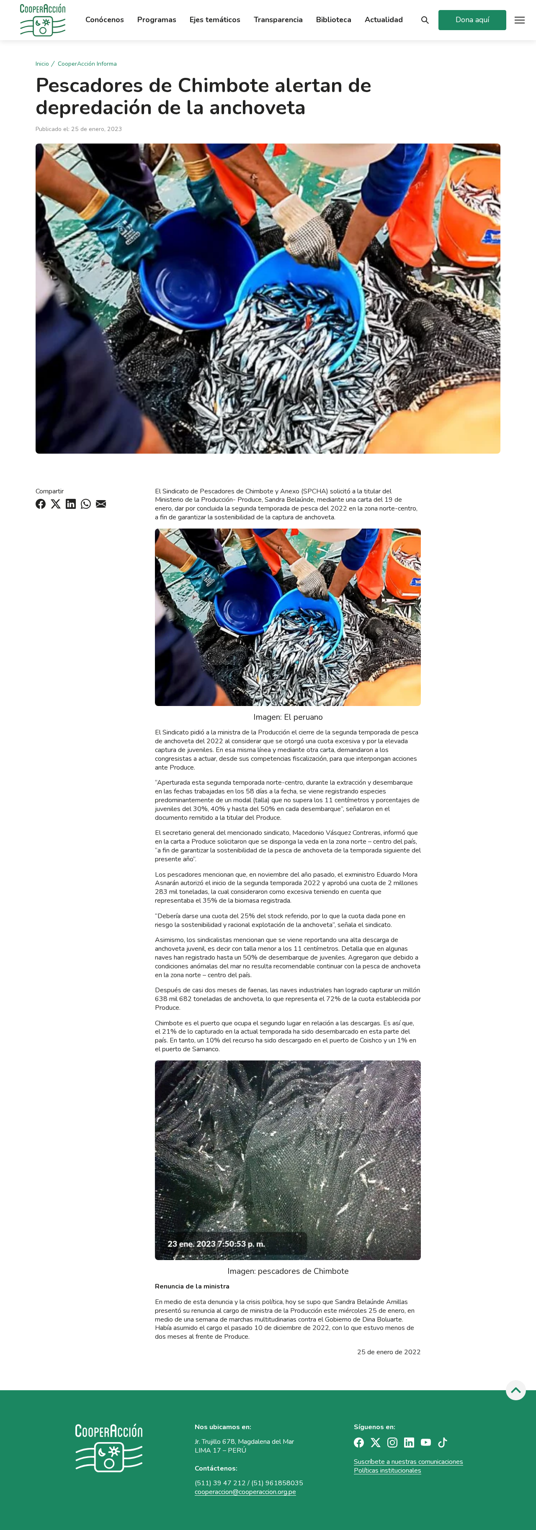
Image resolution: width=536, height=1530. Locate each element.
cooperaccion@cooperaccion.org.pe (245, 1492)
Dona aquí (472, 20)
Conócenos (104, 20)
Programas (156, 20)
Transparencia (278, 20)
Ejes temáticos (215, 20)
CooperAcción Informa (87, 64)
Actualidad (384, 20)
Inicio (42, 64)
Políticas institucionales (387, 1470)
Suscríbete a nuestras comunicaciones (408, 1461)
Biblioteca (333, 20)
